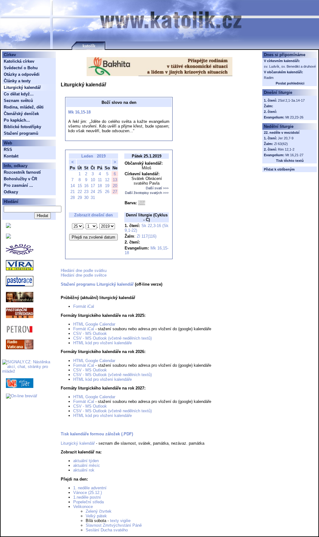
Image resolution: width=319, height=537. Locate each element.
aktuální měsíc (86, 465)
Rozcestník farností (22, 172)
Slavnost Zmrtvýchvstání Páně (114, 525)
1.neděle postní (87, 497)
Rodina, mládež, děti (24, 107)
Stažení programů (21, 133)
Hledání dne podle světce (84, 275)
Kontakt (11, 156)
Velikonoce (83, 506)
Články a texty (17, 81)
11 (100, 179)
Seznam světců (18, 100)
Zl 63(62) (281, 144)
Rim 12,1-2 (286, 149)
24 (93, 191)
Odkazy (11, 192)
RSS (8, 149)
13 (115, 179)
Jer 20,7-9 (285, 138)
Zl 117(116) (146, 236)
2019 (101, 156)
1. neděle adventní (90, 488)
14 (72, 185)
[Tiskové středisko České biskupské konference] (8, 237)
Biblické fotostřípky (22, 126)
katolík (89, 46)
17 (93, 185)
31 (93, 197)
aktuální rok (83, 470)
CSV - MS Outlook (90, 333)
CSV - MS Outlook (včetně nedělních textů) (112, 338)
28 (72, 197)
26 (107, 191)
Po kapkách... (17, 120)
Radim (269, 78)
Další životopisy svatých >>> (147, 193)
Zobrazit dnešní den (93, 215)
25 (100, 191)
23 (86, 191)
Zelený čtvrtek (99, 511)
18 (100, 185)
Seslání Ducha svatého (107, 530)
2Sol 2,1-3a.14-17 (291, 100)
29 (80, 197)
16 (86, 185)
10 (93, 179)
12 (107, 179)
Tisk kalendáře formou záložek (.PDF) (97, 434)
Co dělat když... (19, 94)
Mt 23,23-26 (294, 117)
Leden (87, 156)
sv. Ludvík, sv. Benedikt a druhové (290, 66)
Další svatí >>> (157, 188)
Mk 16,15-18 (79, 112)
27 (115, 191)
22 (80, 191)
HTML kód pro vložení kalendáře (102, 343)
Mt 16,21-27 (294, 155)
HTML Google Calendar (94, 324)
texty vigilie (120, 520)
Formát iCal (83, 306)
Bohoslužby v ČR (20, 179)
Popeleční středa (88, 502)
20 (115, 185)
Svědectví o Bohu (21, 67)
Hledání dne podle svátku (84, 270)
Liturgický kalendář (78, 443)
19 (107, 185)
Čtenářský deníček (21, 113)
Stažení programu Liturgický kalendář (97, 284)
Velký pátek (96, 516)
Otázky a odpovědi (22, 74)
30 (86, 197)
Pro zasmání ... (18, 185)
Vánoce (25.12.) (87, 492)
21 (72, 191)
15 (80, 185)
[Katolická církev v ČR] (8, 226)
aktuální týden (86, 460)
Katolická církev (19, 61)
